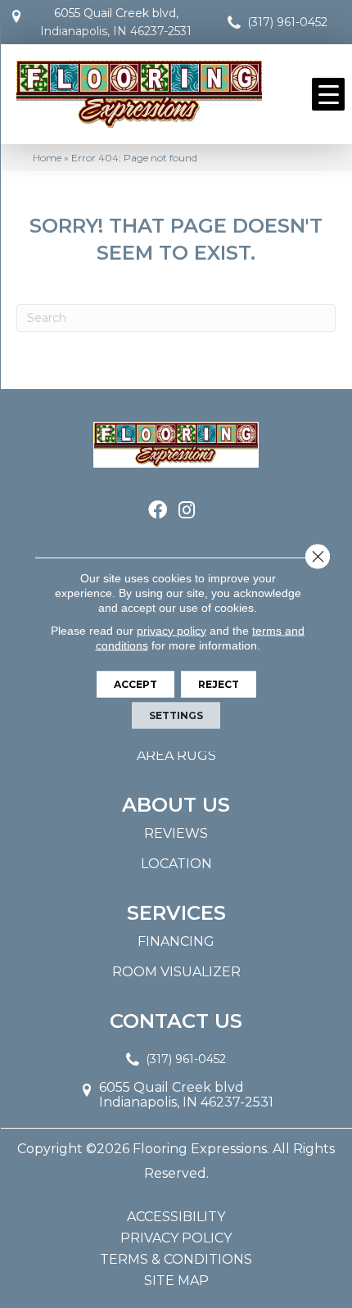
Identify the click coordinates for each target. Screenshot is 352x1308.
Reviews (176, 833)
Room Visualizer (176, 972)
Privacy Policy (176, 1238)
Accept (135, 683)
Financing (176, 941)
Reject (218, 683)
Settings (176, 714)
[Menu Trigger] (328, 94)
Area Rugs (176, 755)
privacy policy (171, 629)
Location (176, 863)
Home (47, 158)
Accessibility (176, 1217)
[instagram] (186, 510)
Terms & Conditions (176, 1259)
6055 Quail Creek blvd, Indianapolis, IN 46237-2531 (116, 22)
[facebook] (157, 510)
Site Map (176, 1281)
